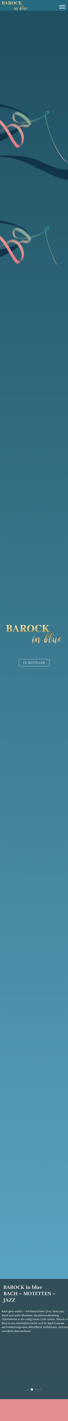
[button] (62, 7)
